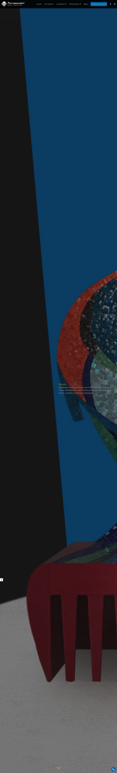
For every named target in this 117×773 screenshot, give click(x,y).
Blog (86, 4)
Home (39, 4)
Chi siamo (48, 4)
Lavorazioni (61, 4)
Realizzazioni (75, 4)
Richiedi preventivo (98, 4)
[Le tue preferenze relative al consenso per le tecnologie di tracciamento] (1, 579)
